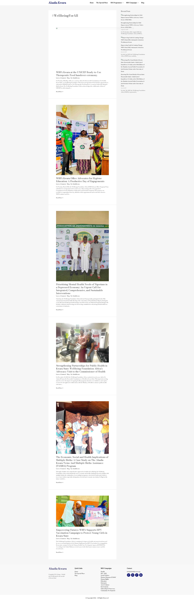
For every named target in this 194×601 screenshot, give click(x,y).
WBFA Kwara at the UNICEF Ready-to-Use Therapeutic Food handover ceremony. (78, 73)
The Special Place (102, 3)
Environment (104, 587)
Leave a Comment (61, 78)
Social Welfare (105, 575)
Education (103, 581)
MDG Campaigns (131, 3)
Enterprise (104, 583)
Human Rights (105, 579)
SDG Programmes (116, 3)
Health (103, 572)
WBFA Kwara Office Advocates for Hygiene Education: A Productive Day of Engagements (80, 180)
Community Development (108, 590)
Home (92, 3)
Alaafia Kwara (57, 3)
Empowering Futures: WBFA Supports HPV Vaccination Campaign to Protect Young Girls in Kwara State (81, 533)
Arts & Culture (105, 585)
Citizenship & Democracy (108, 589)
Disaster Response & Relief (108, 577)
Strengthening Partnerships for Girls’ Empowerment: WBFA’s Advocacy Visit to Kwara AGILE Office (132, 25)
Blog (142, 3)
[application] (122, 2)
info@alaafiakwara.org (133, 572)
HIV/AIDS (104, 573)
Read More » (59, 92)
